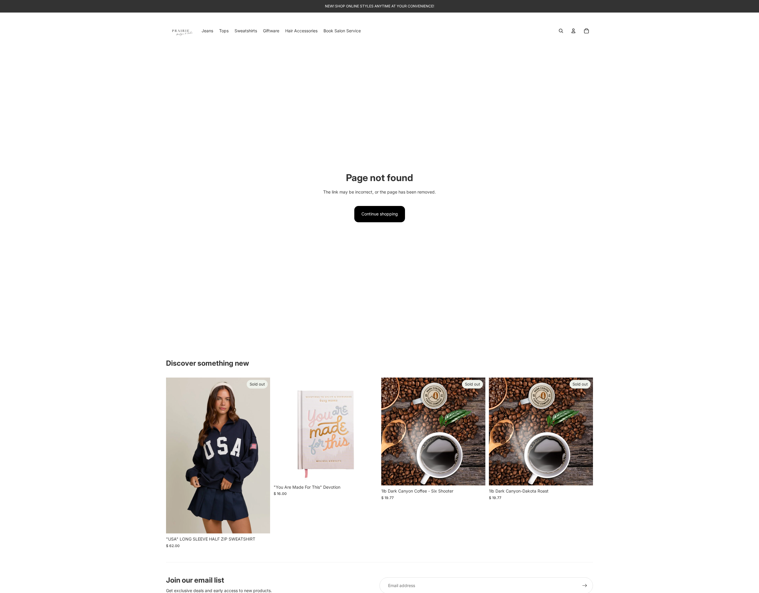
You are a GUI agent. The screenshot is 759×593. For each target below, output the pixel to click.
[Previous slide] (175, 455)
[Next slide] (261, 455)
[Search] (560, 30)
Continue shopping (379, 213)
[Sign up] (584, 585)
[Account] (573, 30)
